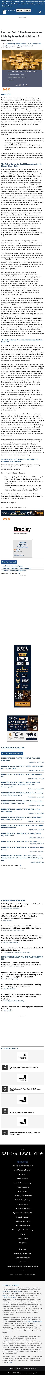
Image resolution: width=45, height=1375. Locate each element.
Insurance (22, 1249)
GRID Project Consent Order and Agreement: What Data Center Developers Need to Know (21, 905)
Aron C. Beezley (8, 930)
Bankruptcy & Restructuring (23, 1195)
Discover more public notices (10, 865)
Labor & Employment (23, 1257)
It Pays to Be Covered (25, 46)
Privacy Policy (17, 1291)
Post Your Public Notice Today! (12, 753)
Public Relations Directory (22, 1183)
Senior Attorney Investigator (13, 566)
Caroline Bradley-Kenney (10, 942)
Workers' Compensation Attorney (14, 570)
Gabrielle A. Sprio (19, 930)
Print (17, 85)
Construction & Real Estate (22, 1208)
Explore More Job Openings (9, 573)
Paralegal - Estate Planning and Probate (17, 568)
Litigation (23, 1262)
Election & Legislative (22, 1217)
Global (22, 1234)
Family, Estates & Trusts (22, 1225)
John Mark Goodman (9, 989)
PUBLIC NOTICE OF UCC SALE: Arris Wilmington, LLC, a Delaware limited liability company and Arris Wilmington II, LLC (22, 858)
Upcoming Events (9, 1048)
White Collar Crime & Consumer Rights (22, 1275)
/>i (26, 85)
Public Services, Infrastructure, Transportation (22, 1266)
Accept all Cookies (9, 10)
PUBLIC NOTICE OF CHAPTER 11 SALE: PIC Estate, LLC (21, 841)
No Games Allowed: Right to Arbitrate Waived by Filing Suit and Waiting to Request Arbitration (21, 986)
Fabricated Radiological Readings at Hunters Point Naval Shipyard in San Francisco (22, 949)
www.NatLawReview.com (10, 1297)
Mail (20, 85)
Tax (22, 1270)
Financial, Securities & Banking (22, 1230)
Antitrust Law (22, 1191)
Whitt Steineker (7, 1011)
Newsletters (22, 1174)
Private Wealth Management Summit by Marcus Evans (24, 1068)
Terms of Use (6, 1291)
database (5, 1295)
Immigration (22, 1243)
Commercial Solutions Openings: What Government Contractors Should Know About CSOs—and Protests (21, 927)
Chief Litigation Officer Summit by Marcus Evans (25, 1090)
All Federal (11, 80)
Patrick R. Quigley (19, 1001)
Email (18, 550)
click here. (9, 1362)
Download (23, 85)
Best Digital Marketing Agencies (22, 1166)
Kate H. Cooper (7, 908)
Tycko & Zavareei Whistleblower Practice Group (16, 952)
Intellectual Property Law (22, 1253)
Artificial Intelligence (22, 1187)
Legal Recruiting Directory (22, 1170)
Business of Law (22, 1204)
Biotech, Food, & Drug (22, 1200)
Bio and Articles (19, 555)
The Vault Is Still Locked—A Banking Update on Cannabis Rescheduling (22, 1008)
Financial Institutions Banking (16, 74)
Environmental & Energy (23, 1221)
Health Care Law (22, 1238)
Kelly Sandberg (7, 920)
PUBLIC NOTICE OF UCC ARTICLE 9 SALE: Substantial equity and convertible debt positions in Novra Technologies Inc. (20, 785)
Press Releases (22, 1178)
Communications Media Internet (17, 77)
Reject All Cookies (23, 10)
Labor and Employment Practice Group (18, 43)
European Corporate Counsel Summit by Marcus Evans (25, 1133)
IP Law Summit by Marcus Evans (22, 1112)
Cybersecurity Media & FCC (22, 1213)
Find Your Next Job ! (9, 562)
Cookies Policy (7, 6)
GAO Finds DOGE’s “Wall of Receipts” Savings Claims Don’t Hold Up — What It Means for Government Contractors (21, 997)
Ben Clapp (16, 908)
